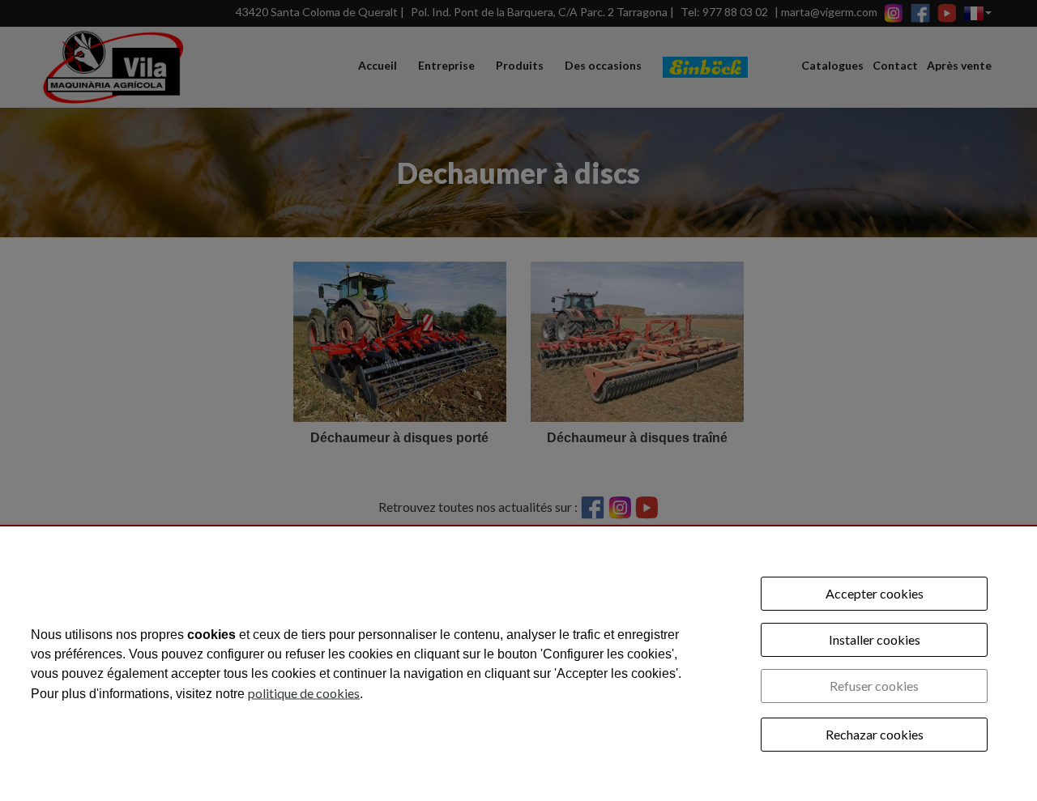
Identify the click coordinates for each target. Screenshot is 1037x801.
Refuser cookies (874, 685)
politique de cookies (304, 692)
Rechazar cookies (875, 734)
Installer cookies (874, 639)
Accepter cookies (875, 593)
